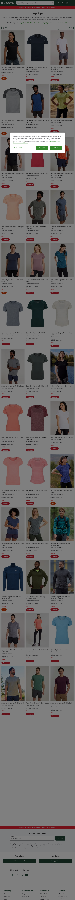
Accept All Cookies (56, 148)
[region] (37, 142)
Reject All (42, 148)
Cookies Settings (19, 148)
